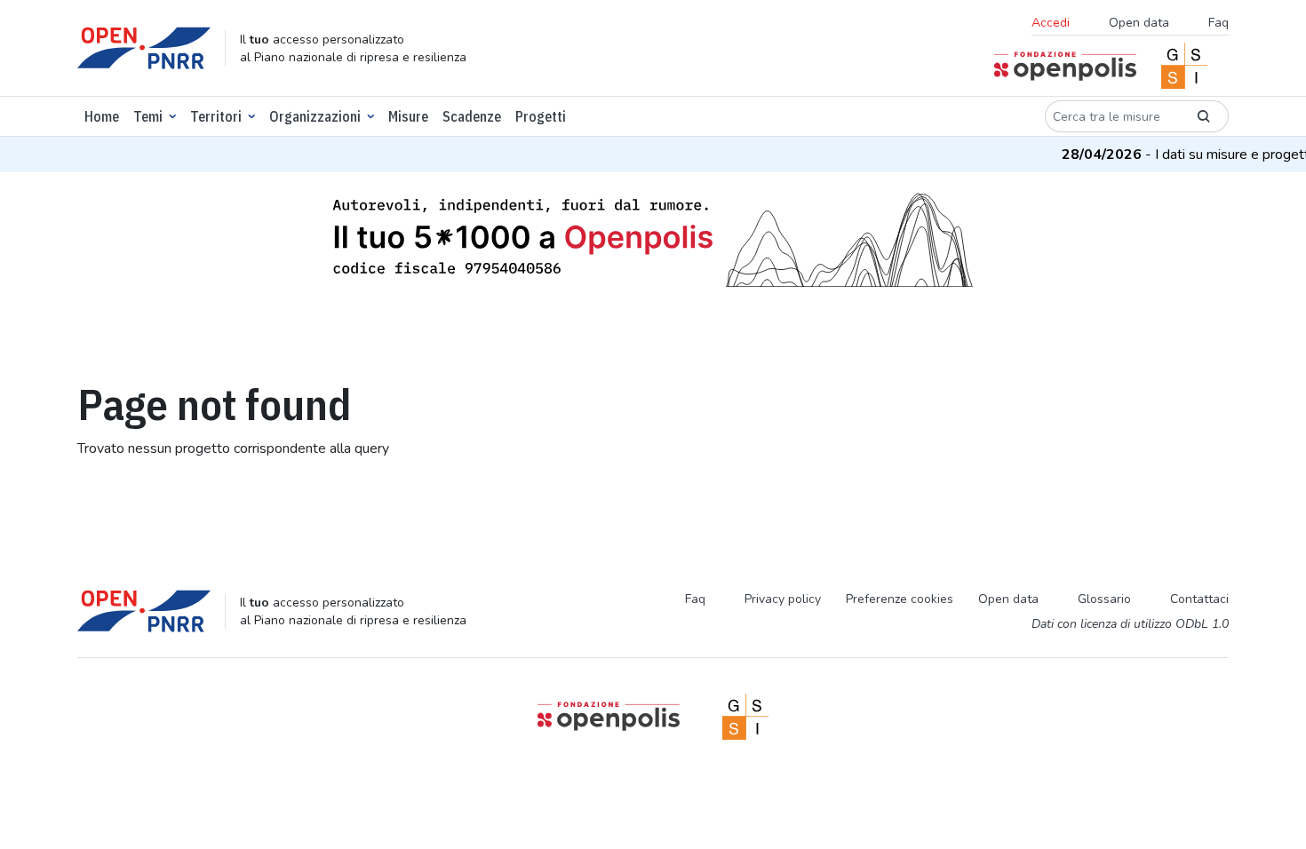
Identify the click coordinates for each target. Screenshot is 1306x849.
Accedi (1050, 22)
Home (101, 116)
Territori (216, 116)
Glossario (1104, 599)
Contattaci (1199, 599)
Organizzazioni (315, 116)
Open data (1139, 22)
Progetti (540, 116)
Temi (148, 116)
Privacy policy (783, 599)
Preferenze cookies (899, 599)
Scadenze (471, 116)
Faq (1218, 22)
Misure (408, 116)
